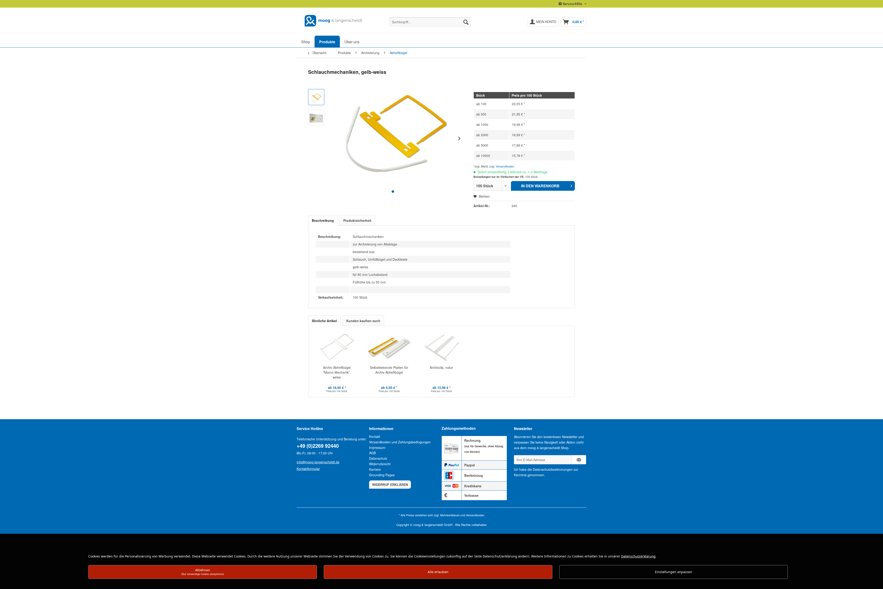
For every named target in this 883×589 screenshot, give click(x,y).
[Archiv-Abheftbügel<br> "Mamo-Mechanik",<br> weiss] (337, 347)
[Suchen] (466, 21)
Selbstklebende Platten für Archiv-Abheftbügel (389, 370)
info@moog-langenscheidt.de (318, 462)
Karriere (375, 469)
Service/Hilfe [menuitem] (572, 3)
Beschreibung (323, 220)
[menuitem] (430, 21)
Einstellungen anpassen (673, 572)
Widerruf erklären (390, 484)
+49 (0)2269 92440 (318, 445)
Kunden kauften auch (363, 320)
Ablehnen (202, 571)
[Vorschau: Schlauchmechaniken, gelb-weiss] (316, 97)
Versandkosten (475, 515)
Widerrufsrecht (379, 464)
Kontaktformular (308, 468)
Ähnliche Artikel (324, 320)
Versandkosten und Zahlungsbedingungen (400, 442)
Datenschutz (378, 458)
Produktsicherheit (357, 220)
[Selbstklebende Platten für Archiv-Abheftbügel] (389, 347)
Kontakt (374, 436)
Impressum (377, 447)
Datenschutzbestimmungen (553, 469)
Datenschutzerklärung (638, 556)
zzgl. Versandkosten (501, 166)
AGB (372, 452)
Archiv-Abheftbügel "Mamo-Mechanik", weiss (337, 372)
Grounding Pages (382, 475)
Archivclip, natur (441, 367)
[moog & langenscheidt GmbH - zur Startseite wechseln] (333, 20)
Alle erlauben (438, 572)
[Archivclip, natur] (441, 347)
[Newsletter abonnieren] (579, 459)
